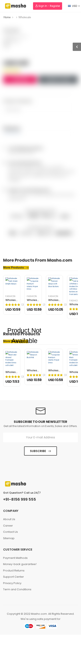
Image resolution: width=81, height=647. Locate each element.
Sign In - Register (49, 6)
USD (74, 6)
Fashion (53, 296)
